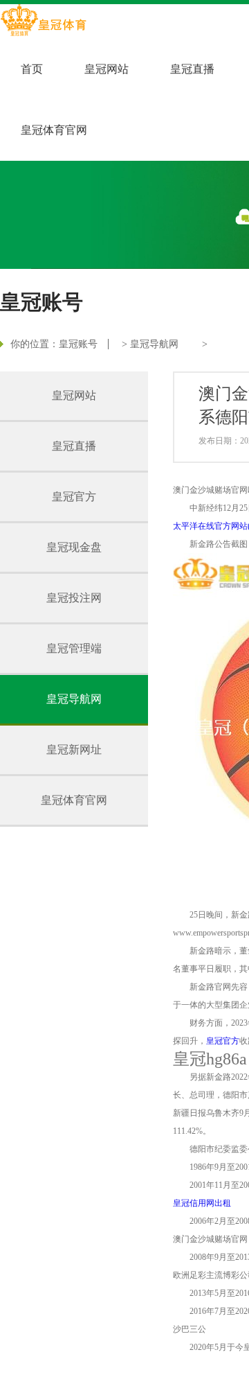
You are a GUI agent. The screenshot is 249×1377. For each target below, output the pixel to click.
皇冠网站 (106, 69)
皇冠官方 (74, 496)
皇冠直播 (192, 69)
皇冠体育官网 (54, 130)
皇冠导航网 (154, 344)
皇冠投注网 (74, 598)
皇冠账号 (78, 344)
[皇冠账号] (43, 21)
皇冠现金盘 (74, 547)
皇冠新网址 (74, 749)
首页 (32, 69)
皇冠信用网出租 (202, 1203)
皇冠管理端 (74, 648)
